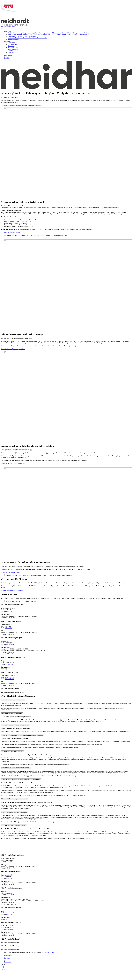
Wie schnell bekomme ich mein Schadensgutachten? (15, 725)
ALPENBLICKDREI (48, 952)
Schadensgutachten (6, 105)
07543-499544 (9, 644)
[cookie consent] (2, 972)
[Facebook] (7, 851)
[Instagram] (3, 851)
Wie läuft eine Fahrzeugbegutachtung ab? (12, 751)
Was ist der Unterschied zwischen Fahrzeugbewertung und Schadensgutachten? (22, 735)
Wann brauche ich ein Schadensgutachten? (12, 700)
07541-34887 (9, 664)
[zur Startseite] (15, 25)
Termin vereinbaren (8, 26)
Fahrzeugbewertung (17, 105)
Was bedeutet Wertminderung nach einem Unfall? (14, 798)
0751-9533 (8, 628)
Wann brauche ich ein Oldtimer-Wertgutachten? (13, 825)
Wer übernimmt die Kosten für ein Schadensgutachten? (15, 767)
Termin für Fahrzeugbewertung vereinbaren (13, 349)
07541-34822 (9, 611)
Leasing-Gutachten (28, 105)
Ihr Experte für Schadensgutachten (10, 232)
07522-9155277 (9, 679)
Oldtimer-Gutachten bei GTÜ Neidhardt (12, 590)
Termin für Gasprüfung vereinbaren (11, 572)
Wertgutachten (38, 105)
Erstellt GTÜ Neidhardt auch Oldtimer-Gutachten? (14, 812)
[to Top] (3, 969)
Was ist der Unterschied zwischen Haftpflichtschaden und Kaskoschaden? (20, 779)
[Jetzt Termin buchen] (66, 15)
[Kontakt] (66, 7)
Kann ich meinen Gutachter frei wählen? (11, 713)
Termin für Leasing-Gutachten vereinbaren (13, 463)
